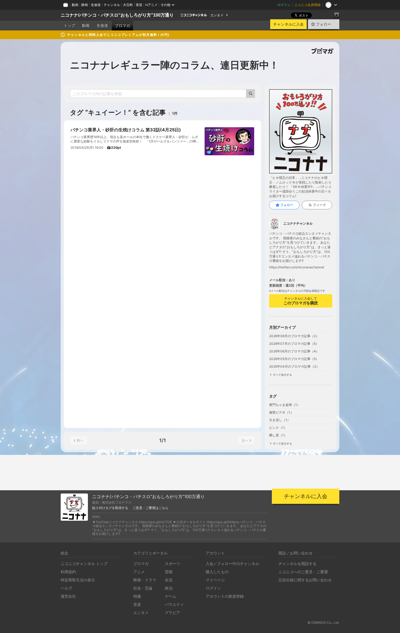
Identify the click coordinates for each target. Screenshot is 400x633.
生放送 (96, 5)
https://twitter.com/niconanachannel (296, 267)
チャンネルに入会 (288, 24)
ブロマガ (122, 25)
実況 (139, 5)
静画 (84, 5)
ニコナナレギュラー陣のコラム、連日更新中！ (174, 65)
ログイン (283, 5)
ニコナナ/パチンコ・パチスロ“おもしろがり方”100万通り (117, 15)
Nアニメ (151, 5)
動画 (75, 5)
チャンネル (112, 5)
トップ (69, 25)
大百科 (128, 5)
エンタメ (216, 15)
